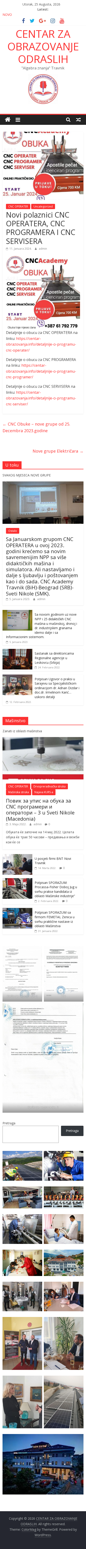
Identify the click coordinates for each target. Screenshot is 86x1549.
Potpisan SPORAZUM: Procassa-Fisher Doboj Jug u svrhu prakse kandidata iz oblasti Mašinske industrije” (56, 889)
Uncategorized (43, 206)
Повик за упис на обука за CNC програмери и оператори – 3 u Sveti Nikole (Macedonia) (40, 809)
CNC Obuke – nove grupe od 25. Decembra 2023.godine (36, 427)
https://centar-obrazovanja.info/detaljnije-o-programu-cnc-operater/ (41, 344)
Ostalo (12, 531)
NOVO (7, 14)
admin (43, 249)
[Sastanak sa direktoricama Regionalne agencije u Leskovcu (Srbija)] (17, 651)
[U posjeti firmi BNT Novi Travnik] (17, 856)
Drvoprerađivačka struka (49, 786)
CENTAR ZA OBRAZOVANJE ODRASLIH (43, 46)
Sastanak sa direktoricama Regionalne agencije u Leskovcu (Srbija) (54, 657)
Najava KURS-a (43, 792)
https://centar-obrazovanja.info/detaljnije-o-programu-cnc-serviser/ (41, 398)
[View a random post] (78, 119)
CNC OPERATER (18, 206)
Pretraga (9, 1123)
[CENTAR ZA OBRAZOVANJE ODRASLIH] (8, 120)
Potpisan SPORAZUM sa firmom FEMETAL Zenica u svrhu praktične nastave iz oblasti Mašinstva (55, 919)
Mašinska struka (18, 792)
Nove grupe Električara (58, 451)
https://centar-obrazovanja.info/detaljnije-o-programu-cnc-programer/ (41, 371)
